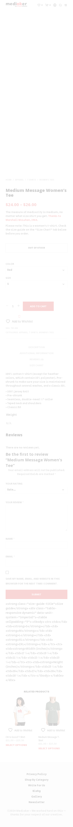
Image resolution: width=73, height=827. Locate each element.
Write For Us (36, 785)
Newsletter (37, 802)
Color (10, 264)
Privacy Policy (37, 774)
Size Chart (37, 365)
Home (9, 179)
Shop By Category (36, 780)
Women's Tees (46, 179)
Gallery (36, 797)
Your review (15, 502)
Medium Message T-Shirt (49, 738)
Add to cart (38, 306)
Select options (16, 745)
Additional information (37, 353)
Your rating (14, 483)
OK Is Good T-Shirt (15, 737)
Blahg (37, 791)
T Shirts (31, 179)
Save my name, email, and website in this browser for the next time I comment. (33, 581)
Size (8, 278)
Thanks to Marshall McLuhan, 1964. (33, 218)
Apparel (19, 179)
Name (10, 538)
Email (10, 556)
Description (36, 347)
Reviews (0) (36, 359)
